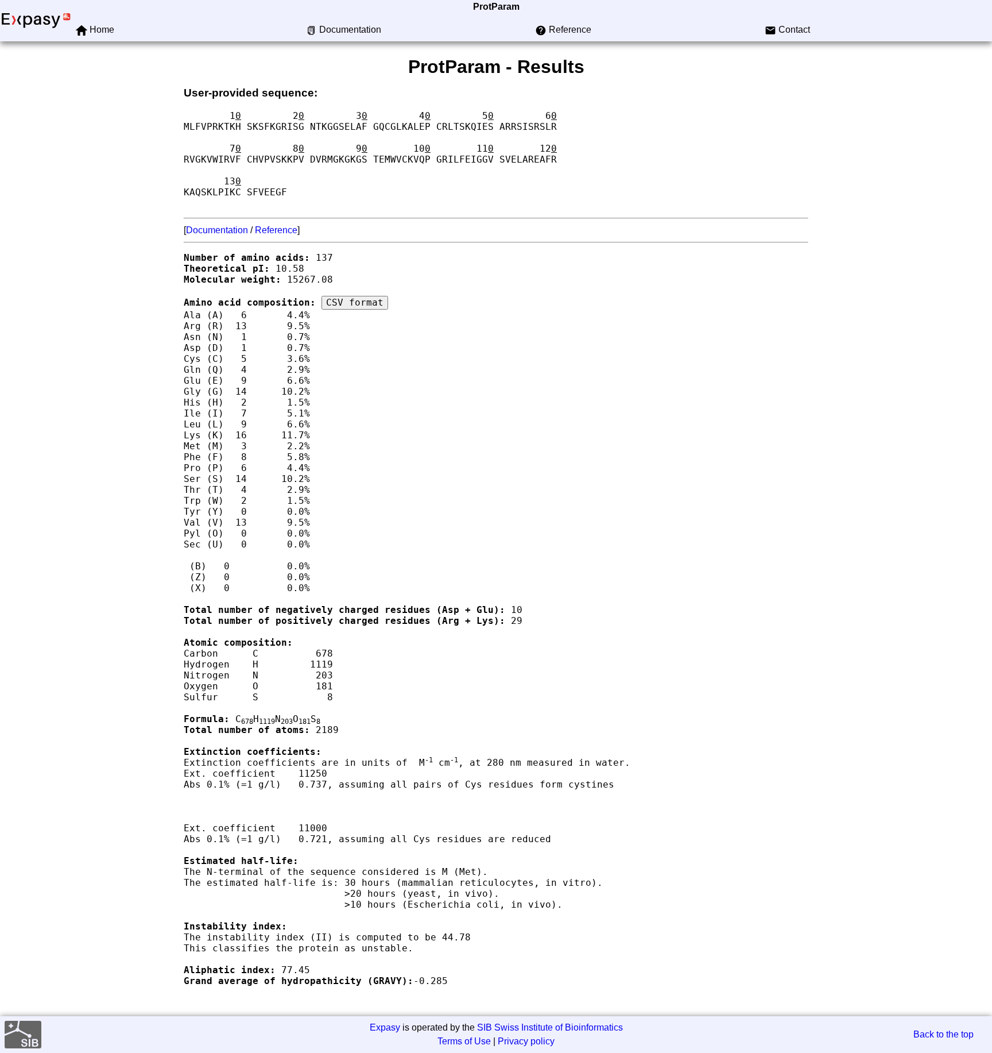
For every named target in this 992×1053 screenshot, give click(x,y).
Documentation (217, 230)
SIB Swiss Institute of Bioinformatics (550, 1027)
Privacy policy (526, 1041)
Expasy (385, 1027)
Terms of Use (464, 1041)
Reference (276, 230)
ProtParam (496, 6)
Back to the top (943, 1034)
